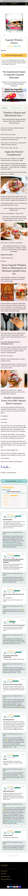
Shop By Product (5, 876)
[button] (10, 46)
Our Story (3, 873)
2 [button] (12, 855)
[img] (10, 514)
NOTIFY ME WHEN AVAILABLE (14, 55)
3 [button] (14, 855)
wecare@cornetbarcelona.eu (9, 544)
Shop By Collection (6, 879)
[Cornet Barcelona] (14, 4)
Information (4, 871)
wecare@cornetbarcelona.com (15, 821)
